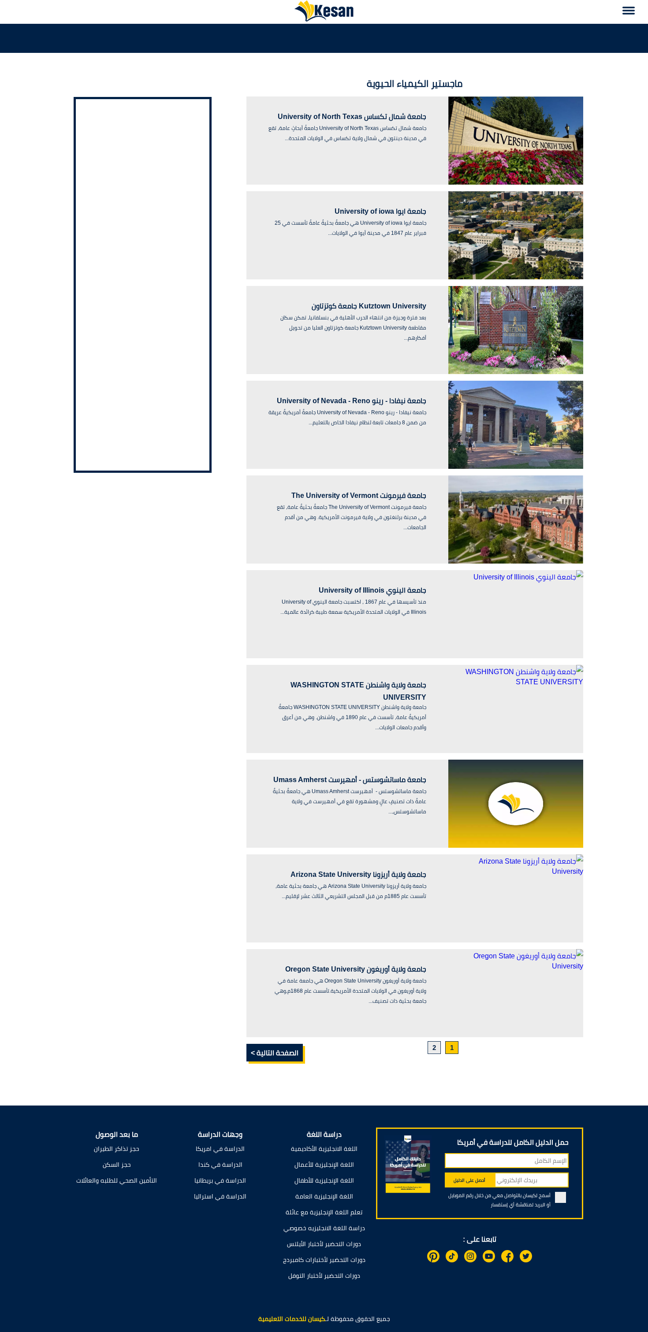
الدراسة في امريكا (220, 1148)
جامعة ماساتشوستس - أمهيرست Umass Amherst (349, 779)
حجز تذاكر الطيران (116, 1148)
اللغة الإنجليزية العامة (324, 1196)
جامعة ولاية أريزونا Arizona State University (358, 874)
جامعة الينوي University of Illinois (372, 590)
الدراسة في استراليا (220, 1196)
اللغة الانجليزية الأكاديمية (324, 1148)
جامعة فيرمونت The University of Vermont (358, 495)
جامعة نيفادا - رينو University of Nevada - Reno (351, 400)
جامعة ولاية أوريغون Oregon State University (355, 969)
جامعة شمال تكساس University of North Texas (352, 116)
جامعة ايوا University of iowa (380, 211)
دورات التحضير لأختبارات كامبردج (324, 1259)
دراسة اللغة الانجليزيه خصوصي (324, 1228)
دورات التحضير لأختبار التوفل (324, 1275)
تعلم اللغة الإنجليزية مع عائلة (324, 1212)
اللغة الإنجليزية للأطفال (324, 1180)
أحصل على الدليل (469, 1180)
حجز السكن (117, 1164)
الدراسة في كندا (220, 1164)
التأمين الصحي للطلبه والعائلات (116, 1180)
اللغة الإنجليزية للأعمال (324, 1164)
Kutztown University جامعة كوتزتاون (369, 306)
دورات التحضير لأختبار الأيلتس (324, 1243)
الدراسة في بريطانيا (220, 1180)
